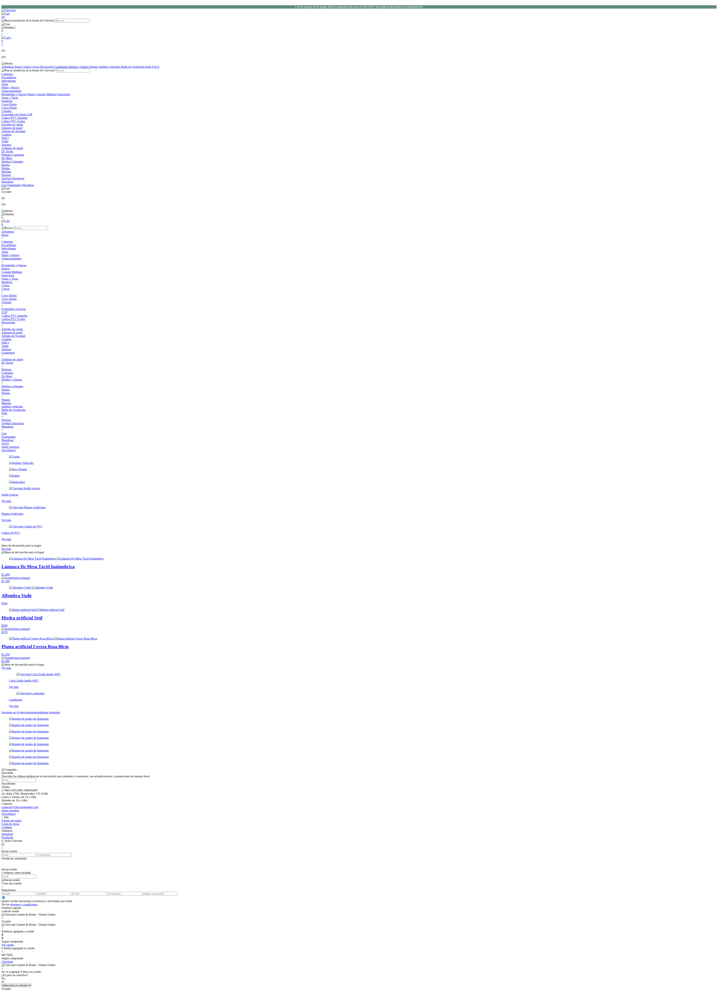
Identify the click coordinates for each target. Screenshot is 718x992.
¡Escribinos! (8, 450)
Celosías (6, 302)
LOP (29, 114)
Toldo (4, 346)
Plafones (6, 154)
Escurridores (8, 245)
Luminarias (61, 66)
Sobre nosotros (10, 446)
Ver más (6, 548)
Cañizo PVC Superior (14, 315)
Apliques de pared (12, 359)
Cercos (35, 66)
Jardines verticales (110, 66)
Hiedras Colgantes (12, 386)
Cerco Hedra (9, 295)
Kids (148, 66)
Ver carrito (7, 944)
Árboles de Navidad (13, 335)
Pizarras (6, 420)
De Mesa (6, 376)
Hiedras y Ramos (79, 66)
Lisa (4, 185)
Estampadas (14, 185)
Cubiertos (7, 241)
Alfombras (8, 66)
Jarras (4, 251)
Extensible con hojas (13, 114)
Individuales (8, 248)
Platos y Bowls (10, 255)
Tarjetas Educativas (12, 423)
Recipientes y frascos (13, 94)
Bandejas (6, 282)
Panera (31, 94)
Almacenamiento (11, 258)
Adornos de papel (11, 332)
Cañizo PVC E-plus (13, 319)
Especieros (63, 94)
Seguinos (54, 712)
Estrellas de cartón (12, 329)
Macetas (6, 403)
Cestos (26, 66)
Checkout (7, 961)
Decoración (47, 66)
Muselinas (28, 185)
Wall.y (5, 342)
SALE (155, 66)
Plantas (94, 66)
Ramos (5, 389)
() (6, 41)
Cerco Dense (9, 298)
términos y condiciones (24, 904)
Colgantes (18, 154)
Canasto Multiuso (46, 94)
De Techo (7, 362)
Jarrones (6, 349)
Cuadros (6, 339)
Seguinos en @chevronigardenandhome (25, 712)
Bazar (18, 66)
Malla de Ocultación (133, 66)
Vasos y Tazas (9, 278)
